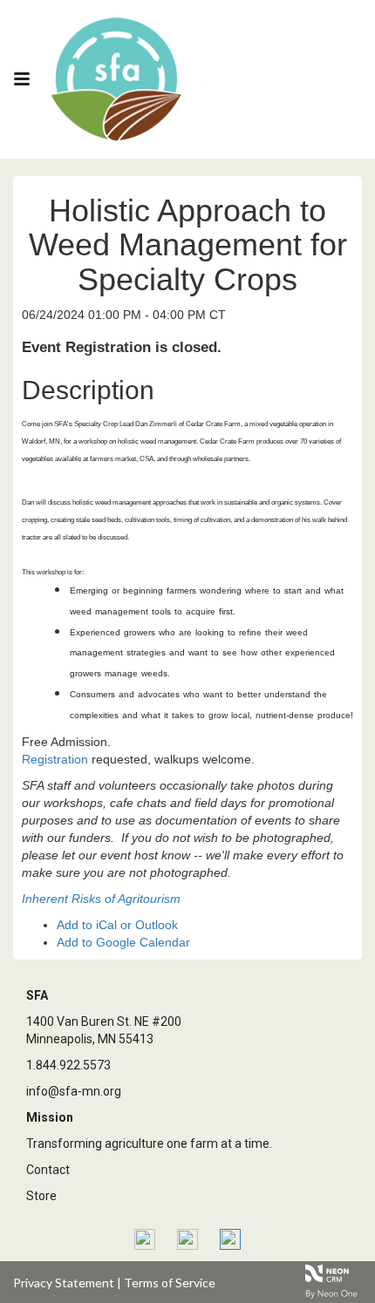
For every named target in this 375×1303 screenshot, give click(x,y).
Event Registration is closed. (122, 347)
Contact (48, 1170)
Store (41, 1196)
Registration (55, 759)
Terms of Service (169, 1282)
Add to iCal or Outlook (117, 925)
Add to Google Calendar (123, 942)
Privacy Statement (63, 1282)
